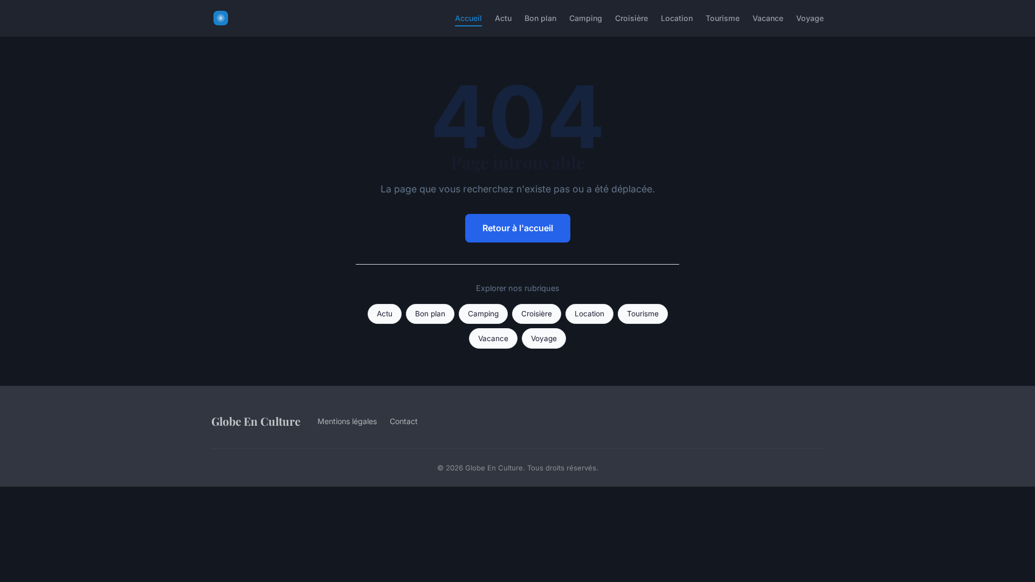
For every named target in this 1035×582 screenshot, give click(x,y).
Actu (503, 18)
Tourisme (723, 18)
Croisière (631, 18)
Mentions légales (347, 421)
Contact (404, 421)
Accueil (468, 18)
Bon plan (540, 18)
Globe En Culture (255, 420)
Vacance (768, 18)
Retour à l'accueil (517, 228)
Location (677, 18)
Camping (585, 18)
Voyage (810, 18)
